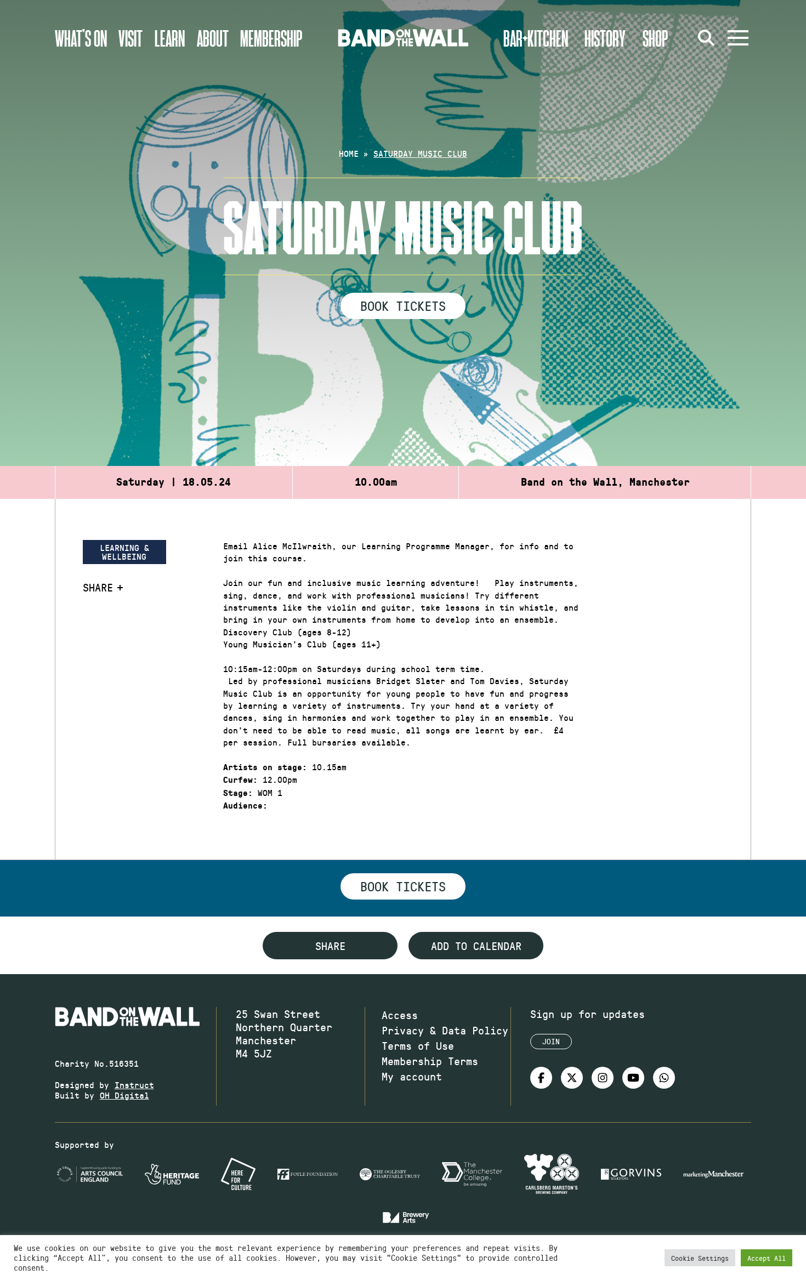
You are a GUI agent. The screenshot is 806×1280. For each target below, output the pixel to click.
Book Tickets (403, 305)
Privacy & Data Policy (445, 1030)
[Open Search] (706, 38)
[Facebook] (541, 1078)
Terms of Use (418, 1045)
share (330, 945)
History (605, 38)
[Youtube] (633, 1078)
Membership (271, 38)
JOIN (551, 1041)
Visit (130, 38)
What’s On (81, 38)
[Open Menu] (738, 38)
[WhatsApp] (664, 1078)
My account (412, 1076)
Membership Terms (430, 1061)
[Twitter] (572, 1078)
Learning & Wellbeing (124, 552)
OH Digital (124, 1095)
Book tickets (403, 886)
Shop (655, 38)
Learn (170, 38)
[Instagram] (603, 1078)
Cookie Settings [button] (700, 1257)
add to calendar (476, 945)
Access (400, 1015)
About (213, 38)
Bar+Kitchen (535, 38)
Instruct (134, 1084)
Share (98, 587)
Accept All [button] (766, 1257)
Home (349, 153)
